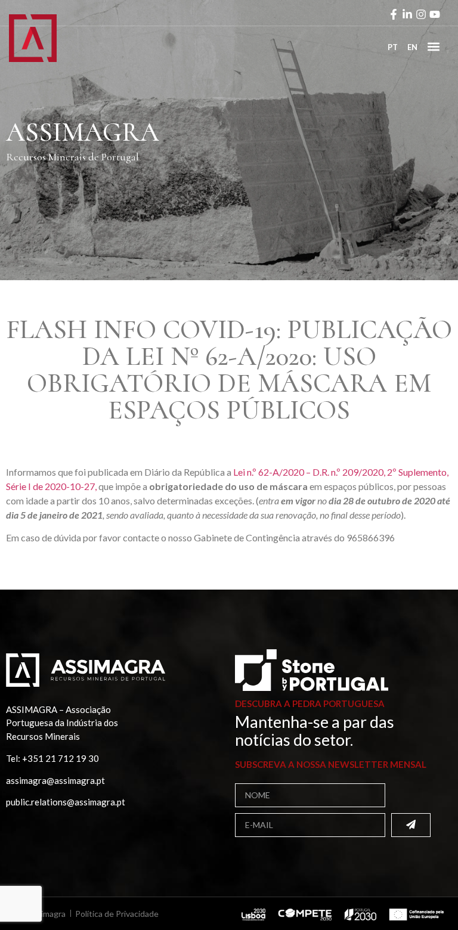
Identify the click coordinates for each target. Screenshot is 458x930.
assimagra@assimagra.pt (55, 780)
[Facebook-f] (393, 14)
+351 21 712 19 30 (60, 758)
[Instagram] (421, 14)
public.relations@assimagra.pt (65, 801)
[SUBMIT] (411, 825)
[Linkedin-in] (407, 14)
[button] (433, 46)
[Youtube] (434, 14)
